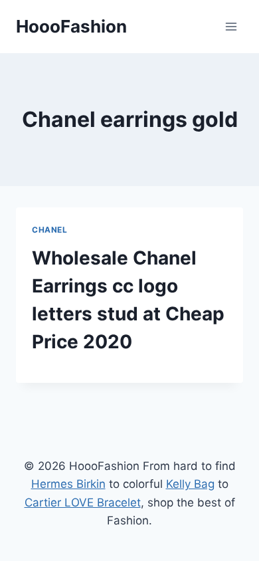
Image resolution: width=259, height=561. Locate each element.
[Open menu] (230, 26)
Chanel (50, 230)
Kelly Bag (190, 484)
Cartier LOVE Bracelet (83, 502)
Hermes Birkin (68, 484)
